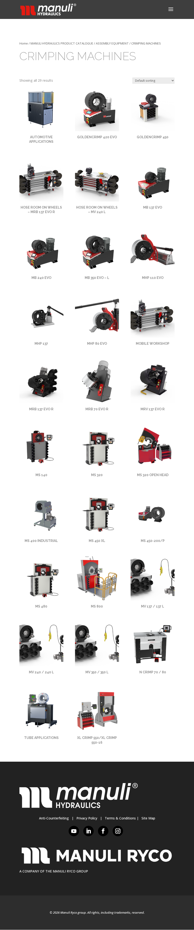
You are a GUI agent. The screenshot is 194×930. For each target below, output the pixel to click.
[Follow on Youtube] (74, 831)
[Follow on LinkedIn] (88, 831)
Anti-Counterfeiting (54, 818)
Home (23, 43)
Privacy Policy (86, 818)
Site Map (148, 818)
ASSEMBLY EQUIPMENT (112, 43)
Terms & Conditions (120, 818)
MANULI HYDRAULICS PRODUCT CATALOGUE (62, 43)
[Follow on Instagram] (118, 831)
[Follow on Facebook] (103, 831)
